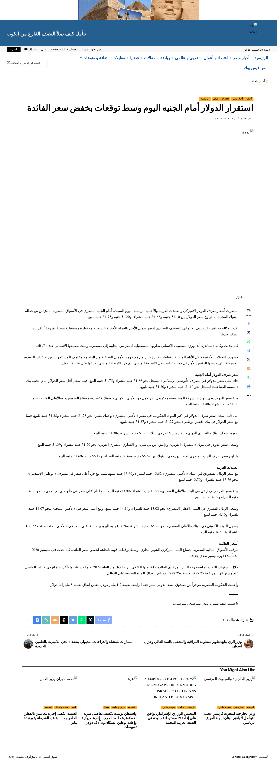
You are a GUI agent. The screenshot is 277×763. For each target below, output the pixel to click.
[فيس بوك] (35, 49)
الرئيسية (205, 98)
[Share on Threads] (248, 359)
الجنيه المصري (218, 603)
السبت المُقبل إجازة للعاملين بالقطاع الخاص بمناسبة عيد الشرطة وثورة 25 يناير (50, 717)
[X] (30, 49)
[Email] (248, 368)
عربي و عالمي (225, 707)
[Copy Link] (248, 377)
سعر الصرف (180, 603)
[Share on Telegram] (248, 350)
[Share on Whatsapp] (248, 341)
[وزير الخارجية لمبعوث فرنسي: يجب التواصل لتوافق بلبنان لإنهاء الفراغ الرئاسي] (227, 692)
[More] (248, 395)
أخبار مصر (238, 98)
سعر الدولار (194, 603)
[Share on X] (248, 332)
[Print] (248, 386)
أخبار (249, 98)
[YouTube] (25, 49)
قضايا (106, 707)
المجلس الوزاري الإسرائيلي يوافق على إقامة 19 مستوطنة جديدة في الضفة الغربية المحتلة (171, 717)
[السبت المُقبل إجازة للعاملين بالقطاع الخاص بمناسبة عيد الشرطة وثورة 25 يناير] (49, 692)
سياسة (181, 707)
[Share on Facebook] (248, 323)
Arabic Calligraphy (244, 756)
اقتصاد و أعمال (221, 98)
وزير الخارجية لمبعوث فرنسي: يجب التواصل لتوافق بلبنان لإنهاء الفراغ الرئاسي (229, 717)
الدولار (205, 603)
